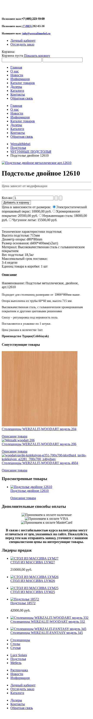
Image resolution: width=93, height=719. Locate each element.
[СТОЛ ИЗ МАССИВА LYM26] (34, 577)
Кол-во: (8, 198)
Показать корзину (37, 55)
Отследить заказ (22, 44)
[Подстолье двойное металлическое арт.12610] (36, 163)
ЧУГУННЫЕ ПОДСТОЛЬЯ (30, 151)
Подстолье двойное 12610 (29, 491)
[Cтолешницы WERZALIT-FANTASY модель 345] (48, 629)
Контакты (17, 704)
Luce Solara (18, 655)
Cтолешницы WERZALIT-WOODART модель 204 (39, 429)
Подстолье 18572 (22, 603)
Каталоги (17, 693)
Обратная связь (21, 708)
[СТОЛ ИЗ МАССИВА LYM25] (34, 588)
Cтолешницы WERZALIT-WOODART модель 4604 (40, 463)
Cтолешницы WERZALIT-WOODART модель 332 (47, 621)
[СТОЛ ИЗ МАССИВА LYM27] (34, 558)
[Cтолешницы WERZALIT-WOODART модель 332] (49, 618)
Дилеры (16, 700)
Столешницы (20, 640)
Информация (20, 678)
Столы (15, 644)
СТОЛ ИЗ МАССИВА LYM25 (32, 592)
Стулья (15, 648)
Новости (16, 674)
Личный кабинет (22, 40)
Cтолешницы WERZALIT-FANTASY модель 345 (46, 633)
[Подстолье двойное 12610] (31, 487)
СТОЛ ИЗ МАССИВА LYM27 (32, 562)
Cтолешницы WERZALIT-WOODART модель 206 (39, 444)
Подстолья (18, 148)
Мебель (15, 663)
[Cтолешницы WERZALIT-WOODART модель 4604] (46, 459)
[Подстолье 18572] (24, 599)
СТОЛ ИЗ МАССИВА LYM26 (32, 581)
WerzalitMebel (20, 144)
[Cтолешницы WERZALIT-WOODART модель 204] (39, 425)
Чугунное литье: (34, 220)
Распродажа (19, 670)
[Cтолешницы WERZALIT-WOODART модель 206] (18, 440)
